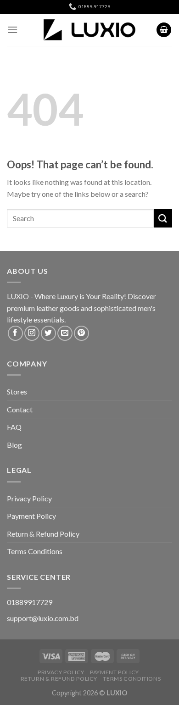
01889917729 (29, 602)
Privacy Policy (29, 498)
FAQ (14, 426)
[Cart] (164, 30)
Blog (14, 444)
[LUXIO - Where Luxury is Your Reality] (89, 29)
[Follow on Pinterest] (81, 333)
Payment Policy (31, 515)
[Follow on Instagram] (31, 333)
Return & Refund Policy (43, 533)
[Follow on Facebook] (15, 333)
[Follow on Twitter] (48, 333)
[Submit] (163, 218)
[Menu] (12, 29)
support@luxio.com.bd (42, 618)
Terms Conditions (34, 551)
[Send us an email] (65, 333)
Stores (17, 391)
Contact (20, 409)
